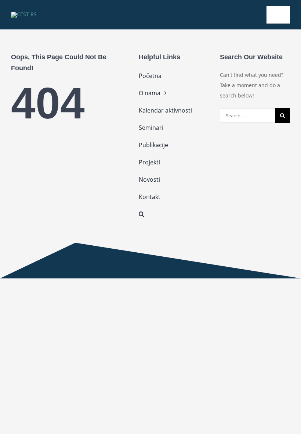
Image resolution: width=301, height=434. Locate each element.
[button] (174, 214)
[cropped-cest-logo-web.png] (24, 14)
